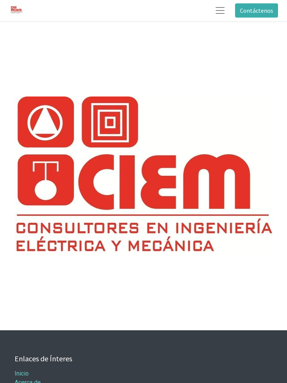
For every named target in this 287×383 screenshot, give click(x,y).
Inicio (22, 373)
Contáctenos (256, 10)
